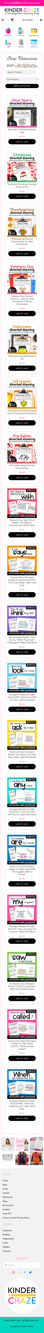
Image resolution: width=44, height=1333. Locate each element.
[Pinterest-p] (24, 1272)
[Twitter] (30, 1272)
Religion (6, 1247)
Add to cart (22, 141)
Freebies (6, 1209)
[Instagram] (13, 1272)
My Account (27, 19)
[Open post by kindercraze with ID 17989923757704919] (36, 1158)
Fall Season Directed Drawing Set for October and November (22, 412)
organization (34, 36)
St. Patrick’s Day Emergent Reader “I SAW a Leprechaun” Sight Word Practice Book (22, 986)
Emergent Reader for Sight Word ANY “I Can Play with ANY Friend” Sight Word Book (22, 812)
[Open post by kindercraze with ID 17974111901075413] (36, 1144)
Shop (5, 1201)
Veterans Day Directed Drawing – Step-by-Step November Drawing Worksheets (22, 300)
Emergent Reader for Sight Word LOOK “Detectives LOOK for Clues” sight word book (22, 697)
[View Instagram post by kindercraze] (13, 1149)
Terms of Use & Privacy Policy (16, 1217)
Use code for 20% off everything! (22, 3)
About (5, 1188)
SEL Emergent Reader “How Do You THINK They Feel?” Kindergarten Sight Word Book (22, 640)
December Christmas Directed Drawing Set (22, 185)
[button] (2, 20)
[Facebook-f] (19, 1272)
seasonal (34, 47)
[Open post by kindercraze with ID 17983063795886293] (22, 1158)
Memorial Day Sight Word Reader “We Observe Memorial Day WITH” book (22, 523)
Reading (6, 1234)
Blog (5, 1184)
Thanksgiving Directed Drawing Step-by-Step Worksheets (22, 241)
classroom (8, 36)
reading (21, 36)
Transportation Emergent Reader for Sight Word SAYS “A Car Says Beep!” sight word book (22, 581)
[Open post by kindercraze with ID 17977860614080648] (7, 1144)
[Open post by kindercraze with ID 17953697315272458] (22, 1144)
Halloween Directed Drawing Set (22, 357)
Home (5, 1180)
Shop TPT (7, 1213)
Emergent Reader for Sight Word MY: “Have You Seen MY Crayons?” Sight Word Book (22, 929)
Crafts (5, 1242)
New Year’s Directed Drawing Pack (22, 131)
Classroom (7, 1230)
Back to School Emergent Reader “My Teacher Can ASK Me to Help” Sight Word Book (22, 754)
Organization (8, 1238)
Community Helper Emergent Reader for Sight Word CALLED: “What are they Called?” (22, 1044)
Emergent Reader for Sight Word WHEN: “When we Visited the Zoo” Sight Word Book (22, 1104)
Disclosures (8, 1197)
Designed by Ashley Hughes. (22, 1326)
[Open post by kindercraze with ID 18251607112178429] (7, 1158)
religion (21, 47)
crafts (8, 47)
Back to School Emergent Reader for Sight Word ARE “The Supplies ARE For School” (22, 870)
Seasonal (7, 1251)
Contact (6, 1193)
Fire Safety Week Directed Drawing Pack (22, 467)
